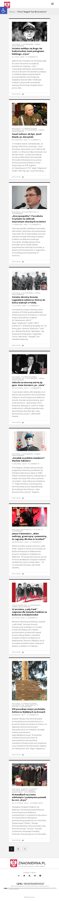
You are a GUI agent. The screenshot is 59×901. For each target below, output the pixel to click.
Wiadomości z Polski (30, 529)
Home (12, 12)
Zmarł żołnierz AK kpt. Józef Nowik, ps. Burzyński (27, 135)
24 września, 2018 (20, 542)
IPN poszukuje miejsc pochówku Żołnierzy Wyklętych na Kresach (28, 710)
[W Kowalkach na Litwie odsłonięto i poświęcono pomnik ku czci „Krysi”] (29, 774)
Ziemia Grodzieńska (21, 607)
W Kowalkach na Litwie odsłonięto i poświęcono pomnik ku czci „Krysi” (29, 797)
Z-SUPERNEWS (27, 44)
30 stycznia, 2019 (20, 388)
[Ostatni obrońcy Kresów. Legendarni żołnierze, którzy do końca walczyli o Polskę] (29, 280)
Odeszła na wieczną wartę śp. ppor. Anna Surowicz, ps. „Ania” (28, 384)
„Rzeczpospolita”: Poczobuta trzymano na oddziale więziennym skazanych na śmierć (29, 219)
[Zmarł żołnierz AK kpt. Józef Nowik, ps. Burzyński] (29, 114)
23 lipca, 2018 (18, 618)
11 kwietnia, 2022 (19, 224)
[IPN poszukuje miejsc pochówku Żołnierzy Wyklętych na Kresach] (29, 681)
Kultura (16, 529)
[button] (3, 10)
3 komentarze (36, 803)
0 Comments (32, 57)
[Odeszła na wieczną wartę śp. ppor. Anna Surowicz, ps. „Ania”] (29, 364)
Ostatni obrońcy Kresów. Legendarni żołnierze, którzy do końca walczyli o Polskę (28, 300)
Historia (16, 44)
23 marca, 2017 (18, 715)
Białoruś (16, 128)
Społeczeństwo (29, 212)
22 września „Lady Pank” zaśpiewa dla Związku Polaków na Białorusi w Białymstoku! (29, 612)
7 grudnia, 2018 (19, 464)
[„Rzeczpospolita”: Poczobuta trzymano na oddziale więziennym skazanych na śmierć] (29, 197)
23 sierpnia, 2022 (19, 140)
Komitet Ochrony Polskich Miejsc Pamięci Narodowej (24, 790)
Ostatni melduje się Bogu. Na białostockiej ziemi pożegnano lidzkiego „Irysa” (28, 51)
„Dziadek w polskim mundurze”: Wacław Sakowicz (28, 459)
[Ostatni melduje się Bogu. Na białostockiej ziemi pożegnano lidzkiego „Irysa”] (29, 31)
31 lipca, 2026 (18, 57)
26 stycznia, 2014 (20, 803)
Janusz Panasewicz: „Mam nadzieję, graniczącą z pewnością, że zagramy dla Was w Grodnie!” (29, 536)
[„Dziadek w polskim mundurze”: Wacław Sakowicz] (29, 441)
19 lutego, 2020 (19, 306)
